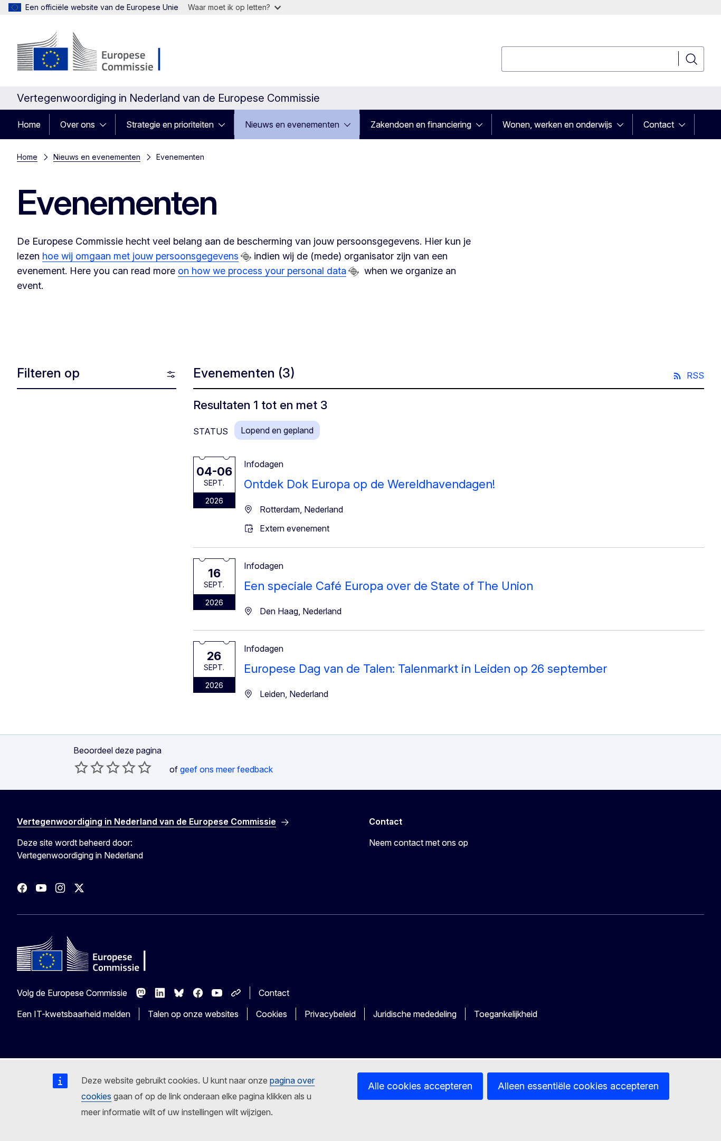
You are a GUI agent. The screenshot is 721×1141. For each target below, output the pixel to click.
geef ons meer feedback (226, 769)
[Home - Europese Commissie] (102, 53)
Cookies (271, 1014)
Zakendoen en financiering (421, 124)
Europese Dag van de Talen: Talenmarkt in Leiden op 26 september (425, 668)
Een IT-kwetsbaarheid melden (73, 1014)
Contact (658, 124)
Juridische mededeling (415, 1014)
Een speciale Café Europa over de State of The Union (388, 586)
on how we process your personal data (262, 270)
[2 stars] (89, 767)
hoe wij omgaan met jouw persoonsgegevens (140, 256)
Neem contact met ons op (418, 842)
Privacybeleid (330, 1014)
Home (29, 124)
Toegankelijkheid (505, 1014)
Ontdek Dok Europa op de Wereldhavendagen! (369, 484)
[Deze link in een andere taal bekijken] (246, 257)
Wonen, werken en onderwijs (557, 124)
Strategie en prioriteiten (170, 124)
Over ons (77, 124)
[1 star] (81, 767)
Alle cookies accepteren (420, 1085)
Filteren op (48, 373)
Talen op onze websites (193, 1014)
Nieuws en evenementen (292, 124)
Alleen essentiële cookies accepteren (578, 1085)
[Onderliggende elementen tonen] (106, 124)
